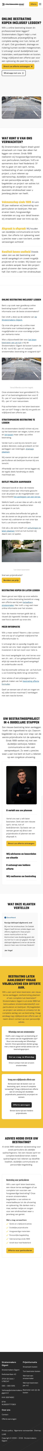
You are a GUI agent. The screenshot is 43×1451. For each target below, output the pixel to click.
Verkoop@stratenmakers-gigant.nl (11, 1391)
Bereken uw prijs (11, 580)
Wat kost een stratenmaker (28, 1377)
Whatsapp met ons (12, 73)
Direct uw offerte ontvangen (17, 66)
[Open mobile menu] (40, 4)
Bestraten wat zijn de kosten (31, 1391)
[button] (21, 810)
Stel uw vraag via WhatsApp (21, 1057)
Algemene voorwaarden (23, 1430)
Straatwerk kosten (30, 1367)
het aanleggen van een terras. (27, 496)
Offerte (33, 4)
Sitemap (37, 1430)
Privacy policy (7, 1430)
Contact (5, 1414)
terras (7, 434)
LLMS (4, 1434)
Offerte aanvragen (21, 1105)
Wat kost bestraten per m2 (30, 1384)
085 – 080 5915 (8, 1386)
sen (11, 434)
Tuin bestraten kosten (31, 1371)
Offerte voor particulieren (20, 1250)
